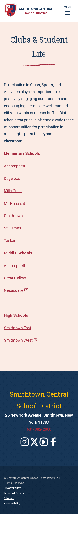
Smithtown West (18, 340)
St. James (12, 228)
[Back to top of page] (69, 527)
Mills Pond (13, 190)
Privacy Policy (12, 487)
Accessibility (12, 503)
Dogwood (12, 178)
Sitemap (9, 498)
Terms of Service (14, 493)
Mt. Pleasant (14, 203)
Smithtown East (17, 328)
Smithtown (13, 215)
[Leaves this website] (24, 441)
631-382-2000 (39, 429)
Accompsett (14, 166)
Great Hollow (15, 278)
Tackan (10, 240)
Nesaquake (13, 290)
